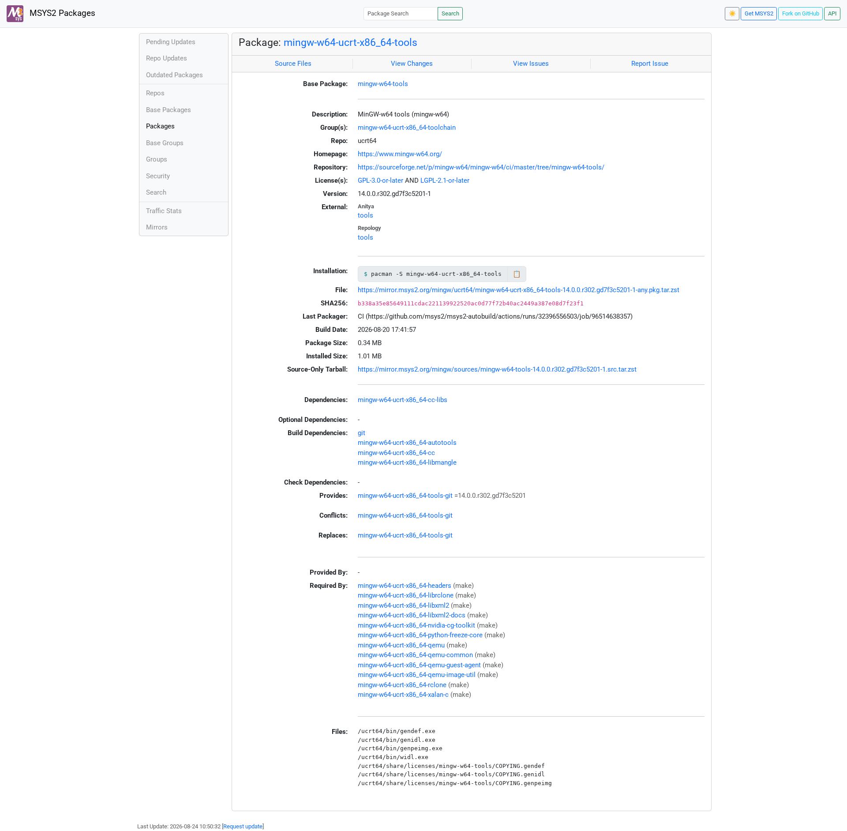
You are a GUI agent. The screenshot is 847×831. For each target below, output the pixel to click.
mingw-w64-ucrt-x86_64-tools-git (405, 496)
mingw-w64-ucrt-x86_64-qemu (401, 645)
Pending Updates (170, 42)
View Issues (531, 64)
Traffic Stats (164, 211)
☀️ (732, 13)
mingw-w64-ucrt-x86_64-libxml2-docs (411, 615)
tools (365, 215)
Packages (160, 126)
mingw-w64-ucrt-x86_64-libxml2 (403, 605)
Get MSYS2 (759, 13)
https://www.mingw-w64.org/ (400, 154)
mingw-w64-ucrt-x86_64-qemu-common (415, 655)
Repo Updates (166, 58)
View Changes (412, 64)
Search (450, 13)
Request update (242, 826)
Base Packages (168, 110)
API (832, 13)
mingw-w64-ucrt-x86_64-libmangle (407, 462)
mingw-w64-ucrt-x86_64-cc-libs (402, 400)
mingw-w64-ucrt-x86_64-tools (350, 42)
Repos (155, 93)
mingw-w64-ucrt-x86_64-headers (404, 586)
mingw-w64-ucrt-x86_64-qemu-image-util (417, 675)
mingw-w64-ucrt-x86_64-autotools (407, 443)
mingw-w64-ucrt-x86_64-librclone (405, 595)
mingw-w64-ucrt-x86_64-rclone (402, 685)
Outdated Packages (174, 75)
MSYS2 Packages (61, 13)
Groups (156, 159)
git (361, 433)
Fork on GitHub (800, 13)
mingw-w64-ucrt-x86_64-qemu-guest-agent (419, 665)
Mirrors (157, 227)
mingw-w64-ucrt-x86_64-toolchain (407, 128)
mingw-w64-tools (383, 84)
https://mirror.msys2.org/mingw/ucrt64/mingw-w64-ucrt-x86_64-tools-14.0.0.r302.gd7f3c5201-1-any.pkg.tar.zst (518, 290)
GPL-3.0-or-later (380, 180)
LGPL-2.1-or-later (444, 180)
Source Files (293, 64)
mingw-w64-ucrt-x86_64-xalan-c (403, 695)
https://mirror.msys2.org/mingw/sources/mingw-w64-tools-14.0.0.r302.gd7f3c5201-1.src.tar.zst (497, 369)
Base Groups (165, 143)
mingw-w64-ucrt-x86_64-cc (396, 453)
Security (158, 176)
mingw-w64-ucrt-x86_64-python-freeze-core (420, 635)
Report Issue (649, 64)
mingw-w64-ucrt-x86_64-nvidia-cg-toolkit (416, 625)
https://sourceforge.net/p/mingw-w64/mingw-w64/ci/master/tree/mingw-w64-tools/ (481, 167)
